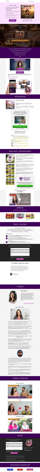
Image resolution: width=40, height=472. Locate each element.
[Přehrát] (8, 414)
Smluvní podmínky (7, 451)
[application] (20, 64)
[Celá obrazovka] (31, 414)
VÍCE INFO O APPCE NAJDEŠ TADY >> (12, 78)
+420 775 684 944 (9, 459)
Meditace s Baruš (8, 219)
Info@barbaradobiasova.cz (31, 1)
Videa (16, 219)
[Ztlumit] (29, 414)
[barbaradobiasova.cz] (7, 1)
